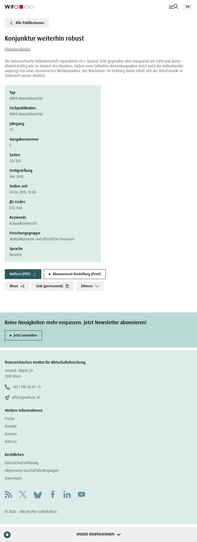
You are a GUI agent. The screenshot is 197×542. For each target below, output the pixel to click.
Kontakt (11, 426)
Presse (10, 418)
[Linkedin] (67, 495)
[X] (22, 495)
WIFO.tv (11, 441)
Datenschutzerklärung (21, 462)
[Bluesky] (38, 494)
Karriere (11, 433)
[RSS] (8, 495)
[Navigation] (173, 6)
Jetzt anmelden (25, 335)
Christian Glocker (18, 49)
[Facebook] (52, 495)
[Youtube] (81, 495)
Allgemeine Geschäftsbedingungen (32, 470)
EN (187, 7)
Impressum (13, 478)
